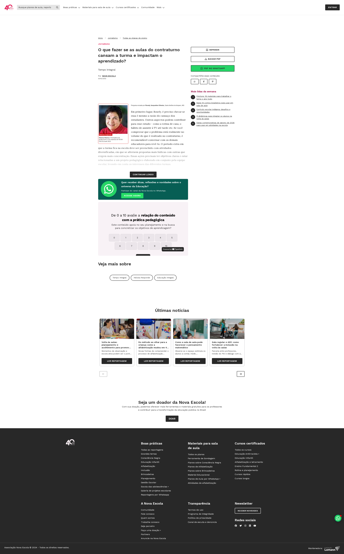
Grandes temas (149, 454)
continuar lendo (143, 174)
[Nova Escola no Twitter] (241, 526)
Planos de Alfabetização (200, 466)
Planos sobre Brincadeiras (201, 470)
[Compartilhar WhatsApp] (195, 81)
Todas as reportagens (152, 450)
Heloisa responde (105, 134)
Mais (159, 7)
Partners (145, 534)
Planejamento (148, 478)
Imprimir (214, 50)
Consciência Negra (150, 458)
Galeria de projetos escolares (156, 490)
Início (100, 38)
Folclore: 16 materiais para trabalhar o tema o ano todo (212, 97)
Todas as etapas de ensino (135, 38)
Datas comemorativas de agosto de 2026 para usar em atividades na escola (213, 124)
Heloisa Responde (142, 278)
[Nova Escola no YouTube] (255, 526)
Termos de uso (195, 510)
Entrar (332, 7)
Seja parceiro (148, 526)
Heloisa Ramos (104, 138)
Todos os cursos (243, 450)
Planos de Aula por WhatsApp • (204, 479)
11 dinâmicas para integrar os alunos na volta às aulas (212, 117)
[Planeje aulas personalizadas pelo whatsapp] (338, 518)
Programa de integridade (201, 514)
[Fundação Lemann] (332, 548)
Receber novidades (248, 511)
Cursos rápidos (242, 474)
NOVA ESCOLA (109, 76)
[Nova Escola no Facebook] (236, 526)
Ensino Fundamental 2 (246, 466)
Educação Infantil (150, 462)
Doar (172, 418)
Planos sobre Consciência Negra (204, 462)
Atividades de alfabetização (202, 483)
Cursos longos (242, 478)
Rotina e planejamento (246, 470)
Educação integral (165, 278)
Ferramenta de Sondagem (201, 458)
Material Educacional (199, 475)
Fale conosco (147, 514)
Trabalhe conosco (150, 522)
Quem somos (148, 518)
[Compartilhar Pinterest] (212, 81)
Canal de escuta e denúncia (202, 522)
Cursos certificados (126, 7)
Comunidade (148, 7)
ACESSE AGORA (132, 195)
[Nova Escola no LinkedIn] (250, 526)
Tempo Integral (119, 278)
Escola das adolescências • (155, 486)
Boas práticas (70, 7)
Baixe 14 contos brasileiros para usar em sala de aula (212, 104)
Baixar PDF (214, 59)
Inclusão (145, 470)
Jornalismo (113, 38)
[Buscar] (57, 7)
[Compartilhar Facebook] (203, 81)
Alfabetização (148, 466)
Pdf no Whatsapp (214, 68)
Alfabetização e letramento (249, 462)
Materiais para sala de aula (96, 7)
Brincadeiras (147, 474)
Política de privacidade (199, 518)
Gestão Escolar (148, 482)
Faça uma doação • (151, 530)
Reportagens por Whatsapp (155, 494)
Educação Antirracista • (247, 454)
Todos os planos (196, 454)
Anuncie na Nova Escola (153, 538)
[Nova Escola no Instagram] (245, 526)
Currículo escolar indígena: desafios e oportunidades (211, 110)
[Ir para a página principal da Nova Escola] (9, 7)
